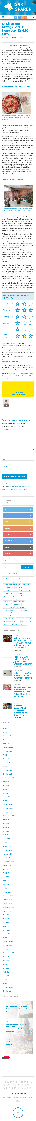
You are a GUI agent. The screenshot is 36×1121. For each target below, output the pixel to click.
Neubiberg (7, 375)
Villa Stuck (23, 624)
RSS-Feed (7, 528)
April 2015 (6, 972)
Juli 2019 (6, 785)
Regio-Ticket (11, 618)
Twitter (7, 509)
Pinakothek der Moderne (10, 616)
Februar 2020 (7, 766)
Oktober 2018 (7, 812)
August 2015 (7, 957)
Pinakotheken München (25, 616)
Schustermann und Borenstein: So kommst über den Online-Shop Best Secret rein (22, 692)
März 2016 (6, 930)
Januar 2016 (7, 938)
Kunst (22, 599)
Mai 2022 (6, 732)
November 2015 (8, 945)
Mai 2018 (6, 831)
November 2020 (8, 751)
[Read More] (7, 1011)
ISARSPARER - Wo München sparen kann (18, 1085)
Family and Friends (8, 590)
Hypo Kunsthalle (8, 599)
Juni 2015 (6, 964)
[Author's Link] (6, 405)
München (22, 607)
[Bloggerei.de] (18, 1056)
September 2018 (8, 816)
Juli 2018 (6, 823)
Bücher (8, 1003)
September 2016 (8, 907)
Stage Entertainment (26, 621)
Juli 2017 (6, 869)
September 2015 (8, 953)
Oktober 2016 (7, 903)
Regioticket (28, 618)
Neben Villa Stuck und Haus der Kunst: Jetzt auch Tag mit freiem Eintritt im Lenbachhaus (23, 643)
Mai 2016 (6, 922)
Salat (30, 375)
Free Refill (28, 590)
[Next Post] (26, 386)
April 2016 (6, 926)
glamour (19, 593)
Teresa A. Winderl (17, 37)
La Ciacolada (12, 373)
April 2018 (6, 835)
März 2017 (6, 884)
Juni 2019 (6, 789)
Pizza (23, 375)
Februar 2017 (7, 888)
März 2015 (6, 976)
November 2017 (8, 854)
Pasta (19, 375)
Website (4, 466)
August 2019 (7, 782)
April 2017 (6, 881)
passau (20, 613)
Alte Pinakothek (21, 579)
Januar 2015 (7, 983)
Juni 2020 (6, 755)
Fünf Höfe (13, 593)
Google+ (7, 522)
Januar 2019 (7, 801)
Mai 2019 (6, 793)
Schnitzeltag (5, 378)
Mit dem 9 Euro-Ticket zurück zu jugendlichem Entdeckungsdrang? (23, 660)
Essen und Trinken (9, 39)
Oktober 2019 (7, 774)
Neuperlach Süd (14, 375)
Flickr (6, 547)
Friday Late (6, 593)
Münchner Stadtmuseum (10, 613)
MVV (17, 607)
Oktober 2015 (7, 949)
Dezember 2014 (8, 987)
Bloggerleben (18, 670)
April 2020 (6, 759)
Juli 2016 (6, 915)
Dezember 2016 (8, 896)
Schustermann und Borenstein (11, 621)
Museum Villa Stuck (9, 607)
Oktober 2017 (7, 858)
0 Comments (17, 650)
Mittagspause (25, 373)
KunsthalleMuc (7, 601)
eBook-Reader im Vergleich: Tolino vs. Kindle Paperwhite (17, 1008)
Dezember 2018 (8, 804)
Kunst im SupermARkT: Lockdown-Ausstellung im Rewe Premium (21, 710)
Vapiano (17, 624)
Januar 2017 (7, 892)
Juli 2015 (6, 960)
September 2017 (8, 862)
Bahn (28, 579)
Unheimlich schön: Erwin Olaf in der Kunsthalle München (23, 675)
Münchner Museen (23, 610)
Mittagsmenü (19, 373)
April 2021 (6, 744)
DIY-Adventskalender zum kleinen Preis (16, 1043)
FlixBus (22, 590)
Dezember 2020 (8, 747)
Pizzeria (27, 375)
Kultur (16, 635)
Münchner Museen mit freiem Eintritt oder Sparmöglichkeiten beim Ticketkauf (17, 1027)
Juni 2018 (6, 827)
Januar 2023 (7, 728)
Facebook (7, 515)
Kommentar (6, 429)
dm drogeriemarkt (8, 587)
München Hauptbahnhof (10, 610)
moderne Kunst (17, 604)
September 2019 (8, 778)
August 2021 (7, 736)
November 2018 (8, 808)
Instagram (8, 541)
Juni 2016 (6, 919)
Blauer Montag (24, 582)
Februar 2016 (7, 934)
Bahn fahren (7, 582)
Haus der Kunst (22, 596)
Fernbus (17, 590)
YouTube (7, 534)
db (20, 584)
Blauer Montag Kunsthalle (10, 584)
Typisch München (8, 624)
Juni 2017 (6, 873)
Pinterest (7, 553)
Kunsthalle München (18, 601)
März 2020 (6, 763)
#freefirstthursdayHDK (9, 579)
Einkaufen (17, 684)
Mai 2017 (6, 877)
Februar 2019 (7, 797)
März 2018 (6, 839)
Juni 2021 (6, 740)
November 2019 (8, 770)
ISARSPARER (16, 599)
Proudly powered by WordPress (11, 1097)
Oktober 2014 (7, 991)
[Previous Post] (10, 386)
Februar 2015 (7, 980)
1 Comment (17, 699)
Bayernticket (15, 582)
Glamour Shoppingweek (10, 596)
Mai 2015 (6, 968)
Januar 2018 (7, 846)
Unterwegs (17, 654)
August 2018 (7, 820)
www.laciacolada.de (10, 361)
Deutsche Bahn (26, 584)
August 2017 (7, 865)
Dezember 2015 (8, 941)
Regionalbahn (20, 618)
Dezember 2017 (8, 850)
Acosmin (18, 1100)
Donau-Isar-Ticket (19, 587)
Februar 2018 (7, 842)
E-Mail (4, 459)
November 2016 (8, 900)
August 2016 (7, 911)
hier (26, 272)
